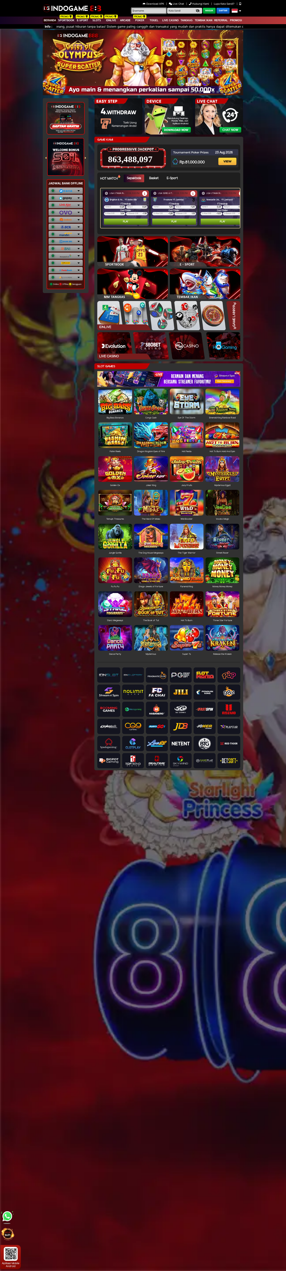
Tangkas (187, 20)
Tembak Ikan (203, 20)
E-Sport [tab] (172, 178)
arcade (125, 20)
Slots (96, 20)
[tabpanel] (171, 208)
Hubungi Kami (200, 3)
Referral (221, 20)
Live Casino (170, 20)
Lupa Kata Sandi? (224, 3)
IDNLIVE (111, 20)
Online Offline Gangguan (67, 284)
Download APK (155, 3)
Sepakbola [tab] (134, 178)
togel (154, 20)
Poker (139, 20)
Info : (48, 26)
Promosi (236, 20)
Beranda (50, 20)
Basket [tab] (154, 178)
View (227, 158)
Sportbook (66, 20)
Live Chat (178, 3)
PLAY (125, 221)
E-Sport (82, 20)
